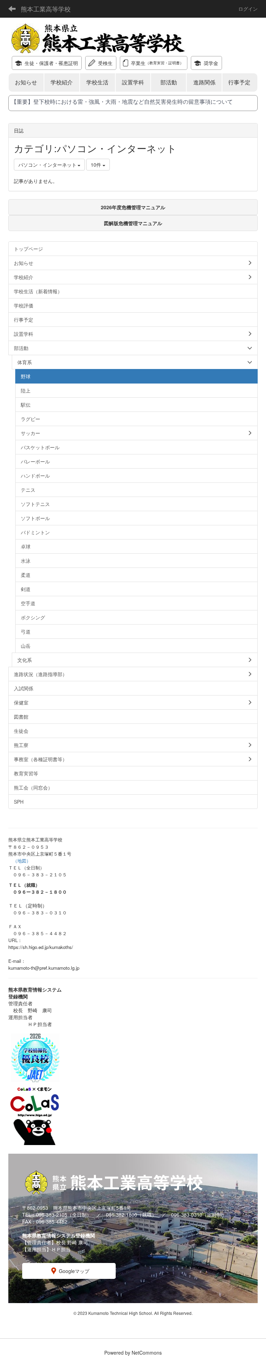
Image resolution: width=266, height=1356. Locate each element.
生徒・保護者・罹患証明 (51, 62)
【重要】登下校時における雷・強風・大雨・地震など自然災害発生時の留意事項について (122, 101)
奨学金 (211, 62)
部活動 (168, 82)
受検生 (105, 62)
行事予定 (240, 82)
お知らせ (26, 82)
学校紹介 (62, 82)
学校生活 (97, 82)
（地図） (22, 860)
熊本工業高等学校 (46, 8)
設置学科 (133, 82)
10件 (97, 164)
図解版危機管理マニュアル (133, 223)
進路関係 (204, 82)
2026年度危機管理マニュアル (133, 207)
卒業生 (157, 62)
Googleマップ (74, 1270)
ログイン (248, 8)
